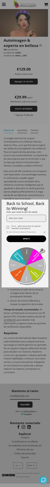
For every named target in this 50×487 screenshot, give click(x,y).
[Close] (45, 203)
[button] (43, 480)
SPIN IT (26, 238)
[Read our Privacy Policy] (44, 232)
